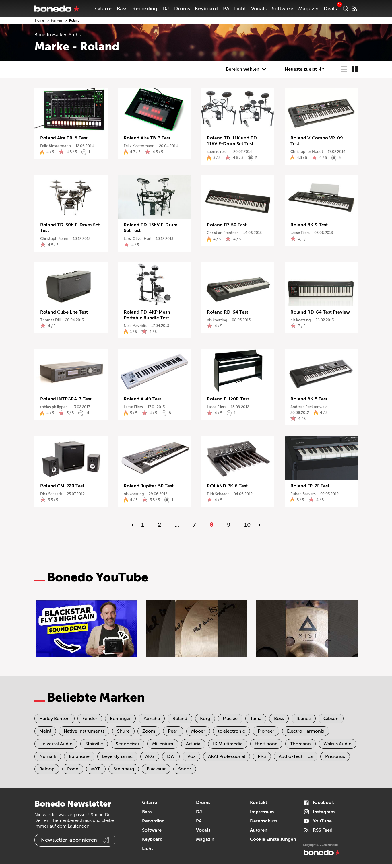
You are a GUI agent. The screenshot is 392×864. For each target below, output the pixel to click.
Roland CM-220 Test (62, 486)
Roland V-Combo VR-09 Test (316, 140)
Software (282, 8)
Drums (182, 8)
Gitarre (103, 8)
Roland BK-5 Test (308, 399)
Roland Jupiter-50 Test (149, 486)
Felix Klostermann (55, 146)
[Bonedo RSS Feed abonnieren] (355, 8)
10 (247, 524)
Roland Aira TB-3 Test (147, 138)
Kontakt (258, 802)
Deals (330, 8)
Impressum (262, 811)
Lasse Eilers (300, 233)
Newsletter (69, 840)
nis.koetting (217, 320)
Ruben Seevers (303, 494)
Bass (122, 8)
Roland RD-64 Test (227, 312)
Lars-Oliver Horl (137, 238)
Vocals (259, 8)
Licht (240, 8)
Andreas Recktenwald (309, 407)
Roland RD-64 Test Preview (320, 312)
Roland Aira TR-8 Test (64, 138)
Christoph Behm (54, 238)
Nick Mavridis (135, 326)
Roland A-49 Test (142, 399)
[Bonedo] (57, 8)
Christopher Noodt (306, 151)
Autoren (258, 830)
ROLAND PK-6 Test (227, 486)
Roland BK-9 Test (309, 224)
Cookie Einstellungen (273, 839)
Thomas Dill (50, 320)
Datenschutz (263, 821)
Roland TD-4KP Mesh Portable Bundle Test (147, 315)
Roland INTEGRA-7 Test (66, 399)
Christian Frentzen (223, 233)
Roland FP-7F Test (309, 486)
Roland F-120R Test (228, 399)
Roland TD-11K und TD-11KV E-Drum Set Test (233, 140)
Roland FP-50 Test (227, 224)
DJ (165, 8)
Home (39, 20)
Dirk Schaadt (51, 494)
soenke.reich (218, 151)
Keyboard (206, 8)
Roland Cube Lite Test (64, 312)
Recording (144, 8)
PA (226, 8)
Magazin (308, 8)
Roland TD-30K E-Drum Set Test (70, 227)
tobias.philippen (54, 407)
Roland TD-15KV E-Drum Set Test (151, 227)
